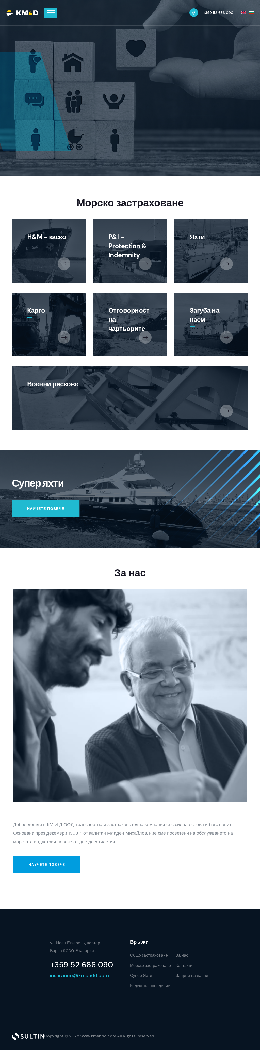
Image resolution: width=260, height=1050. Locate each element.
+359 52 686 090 (218, 12)
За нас (182, 955)
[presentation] (230, 97)
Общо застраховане (149, 955)
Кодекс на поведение (150, 985)
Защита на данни (192, 975)
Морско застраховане (150, 965)
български (251, 12)
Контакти (184, 965)
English (243, 12)
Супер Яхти (141, 975)
